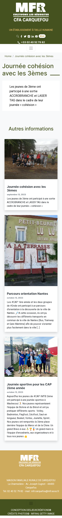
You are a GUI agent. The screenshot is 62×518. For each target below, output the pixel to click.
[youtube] (37, 36)
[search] (18, 36)
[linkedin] (33, 36)
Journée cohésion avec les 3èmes (34, 56)
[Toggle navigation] (31, 48)
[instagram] (29, 36)
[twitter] (25, 36)
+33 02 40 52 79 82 (33, 42)
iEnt (42, 36)
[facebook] (22, 36)
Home (8, 56)
